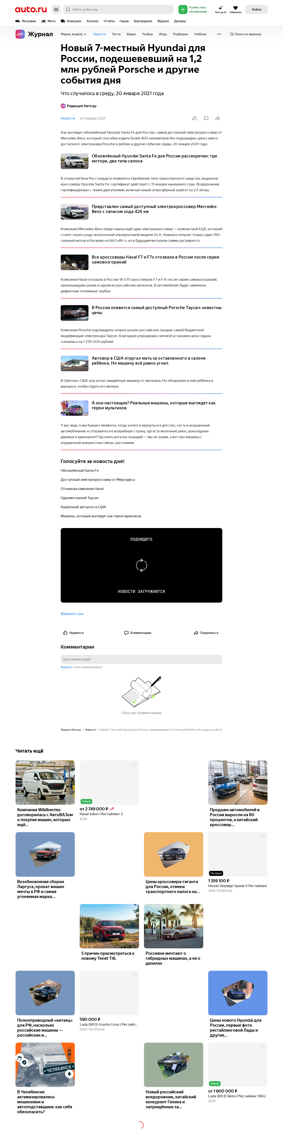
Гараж (124, 21)
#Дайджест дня (72, 614)
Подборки (180, 34)
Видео (131, 34)
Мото (52, 21)
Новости (99, 34)
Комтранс (74, 21)
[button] (109, 782)
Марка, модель (72, 34)
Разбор (147, 34)
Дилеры (180, 21)
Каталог (93, 21)
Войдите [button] (66, 667)
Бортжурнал (143, 21)
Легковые (29, 21)
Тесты (116, 34)
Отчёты (109, 21)
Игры (163, 34)
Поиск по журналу (248, 34)
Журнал (163, 21)
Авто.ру (31, 9)
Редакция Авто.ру (82, 106)
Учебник (200, 34)
